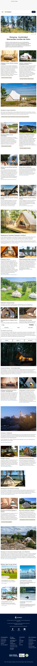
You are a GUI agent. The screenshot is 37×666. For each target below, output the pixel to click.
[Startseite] (8, 12)
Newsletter (30, 644)
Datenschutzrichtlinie (30, 661)
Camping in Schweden (32, 647)
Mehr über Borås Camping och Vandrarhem (8, 179)
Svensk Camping (21, 661)
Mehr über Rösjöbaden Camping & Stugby (25, 305)
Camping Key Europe (32, 640)
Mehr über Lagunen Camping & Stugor (7, 205)
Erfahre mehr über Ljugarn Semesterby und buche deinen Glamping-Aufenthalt (15, 116)
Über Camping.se (31, 646)
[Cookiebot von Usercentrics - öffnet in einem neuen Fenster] (30, 325)
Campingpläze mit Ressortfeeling (13, 641)
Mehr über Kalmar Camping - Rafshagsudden (9, 400)
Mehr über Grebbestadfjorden (6, 442)
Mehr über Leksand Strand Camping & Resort (9, 274)
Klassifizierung (30, 643)
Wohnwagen (21, 640)
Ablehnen (6, 340)
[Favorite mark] (32, 34)
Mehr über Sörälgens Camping (6, 466)
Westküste (2, 643)
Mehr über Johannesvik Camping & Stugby (8, 558)
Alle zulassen (30, 340)
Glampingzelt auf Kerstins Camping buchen (27, 519)
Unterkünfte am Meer (13, 646)
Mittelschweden (3, 640)
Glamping (21, 644)
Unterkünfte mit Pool (13, 645)
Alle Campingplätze (4, 644)
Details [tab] (18, 327)
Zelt (20, 643)
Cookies (25, 661)
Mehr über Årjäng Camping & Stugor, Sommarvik (25, 269)
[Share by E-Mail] (35, 34)
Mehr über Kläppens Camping (25, 148)
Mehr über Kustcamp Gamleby (28, 465)
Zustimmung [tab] (6, 327)
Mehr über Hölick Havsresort (24, 402)
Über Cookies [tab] (30, 327)
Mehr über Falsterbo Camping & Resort (26, 78)
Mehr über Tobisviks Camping (6, 77)
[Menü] (2, 12)
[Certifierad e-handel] (26, 655)
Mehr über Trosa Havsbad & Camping (7, 494)
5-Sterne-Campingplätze (12, 643)
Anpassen (18, 340)
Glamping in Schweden (12, 649)
